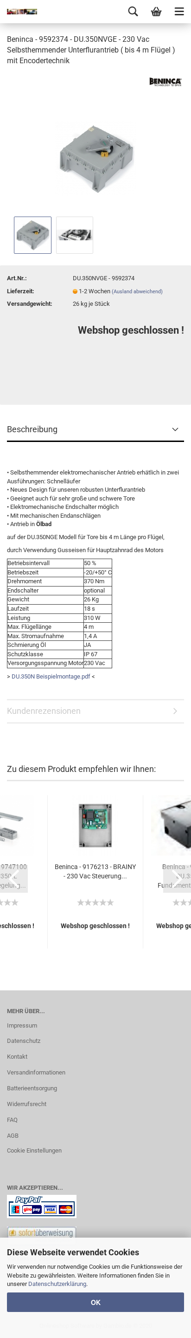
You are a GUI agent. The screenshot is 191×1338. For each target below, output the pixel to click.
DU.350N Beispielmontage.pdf (51, 676)
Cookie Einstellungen (34, 1150)
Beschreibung (32, 429)
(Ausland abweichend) (137, 292)
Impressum (22, 1025)
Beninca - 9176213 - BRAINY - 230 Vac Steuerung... (95, 871)
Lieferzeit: (20, 291)
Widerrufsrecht (26, 1104)
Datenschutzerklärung (57, 1283)
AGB (13, 1135)
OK (96, 1302)
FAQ (12, 1119)
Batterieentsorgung (32, 1088)
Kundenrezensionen (44, 711)
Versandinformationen (36, 1072)
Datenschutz (23, 1040)
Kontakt (17, 1056)
